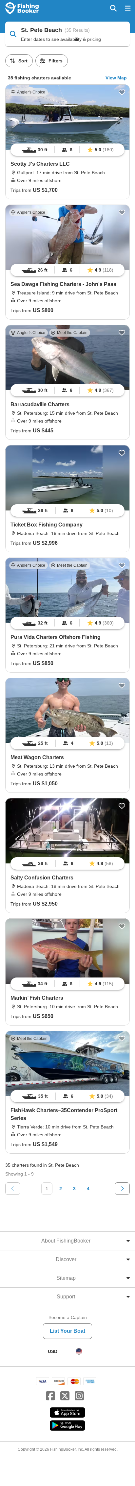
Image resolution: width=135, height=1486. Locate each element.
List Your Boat (67, 1331)
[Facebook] (50, 1396)
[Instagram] (79, 1396)
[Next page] (122, 1188)
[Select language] (79, 1351)
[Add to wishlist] (122, 92)
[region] (67, 149)
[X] (64, 1396)
